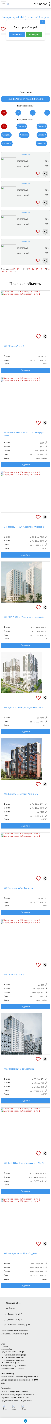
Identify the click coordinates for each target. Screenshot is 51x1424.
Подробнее (25, 370)
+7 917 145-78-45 (40, 4)
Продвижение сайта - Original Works (16, 1401)
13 (29, 269)
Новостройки (6, 1349)
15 (37, 269)
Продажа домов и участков (12, 1368)
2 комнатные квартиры (14, 1357)
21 (11, 271)
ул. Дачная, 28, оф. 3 (13, 1314)
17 (44, 269)
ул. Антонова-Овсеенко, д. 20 (17, 1325)
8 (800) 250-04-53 (13, 1303)
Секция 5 (22, 126)
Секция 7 (6, 135)
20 (7, 271)
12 (25, 269)
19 (3, 271)
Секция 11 (41, 143)
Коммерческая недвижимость (13, 1365)
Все (4, 126)
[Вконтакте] (31, 1407)
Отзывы (4, 1346)
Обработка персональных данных (15, 1398)
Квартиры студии (12, 1362)
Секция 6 (42, 126)
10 (18, 269)
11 (22, 269)
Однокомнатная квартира (15, 1355)
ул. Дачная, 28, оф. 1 (13, 1319)
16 (41, 269)
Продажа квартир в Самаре (12, 1352)
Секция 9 (42, 135)
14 (33, 269)
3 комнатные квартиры (14, 1360)
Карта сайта (6, 1388)
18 (48, 269)
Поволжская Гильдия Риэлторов (14, 1334)
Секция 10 (6, 143)
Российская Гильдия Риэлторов (14, 1331)
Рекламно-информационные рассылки (17, 1394)
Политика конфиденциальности (14, 1391)
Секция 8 (24, 135)
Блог (3, 1344)
